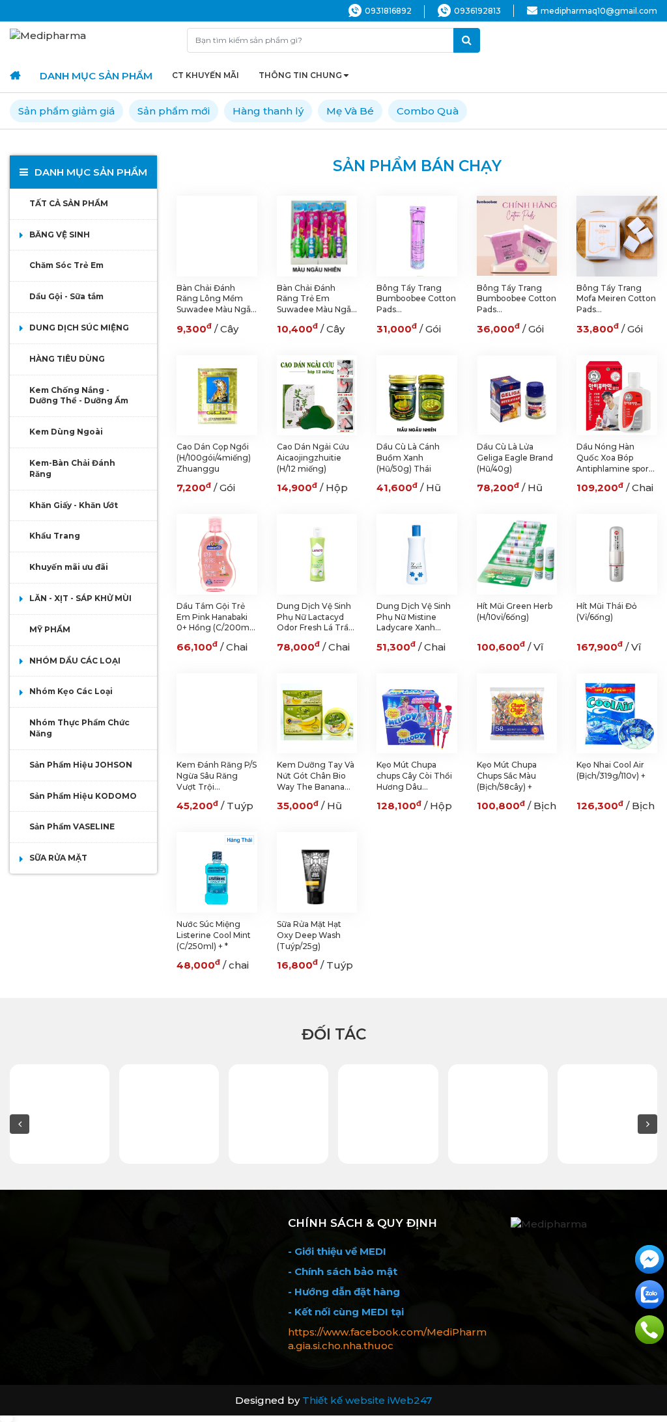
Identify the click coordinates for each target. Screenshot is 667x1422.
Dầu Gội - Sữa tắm (66, 296)
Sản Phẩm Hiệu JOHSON (80, 765)
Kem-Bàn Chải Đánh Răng (72, 468)
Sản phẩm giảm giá (66, 111)
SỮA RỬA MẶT (58, 858)
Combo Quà (428, 111)
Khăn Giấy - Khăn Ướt (73, 505)
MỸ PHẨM (49, 629)
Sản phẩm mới (173, 111)
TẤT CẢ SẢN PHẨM (68, 203)
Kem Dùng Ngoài (66, 431)
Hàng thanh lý (268, 111)
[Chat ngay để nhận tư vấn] (649, 1258)
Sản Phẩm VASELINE (72, 826)
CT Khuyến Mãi (205, 75)
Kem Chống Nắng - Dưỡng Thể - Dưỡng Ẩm (78, 395)
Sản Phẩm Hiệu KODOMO (83, 796)
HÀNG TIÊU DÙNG (67, 359)
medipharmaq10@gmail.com (599, 11)
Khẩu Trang (54, 536)
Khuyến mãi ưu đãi (68, 567)
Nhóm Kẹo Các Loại (71, 691)
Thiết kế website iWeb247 (367, 1400)
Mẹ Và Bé (350, 111)
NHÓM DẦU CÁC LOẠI (75, 660)
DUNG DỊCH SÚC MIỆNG (79, 327)
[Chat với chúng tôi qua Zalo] (649, 1293)
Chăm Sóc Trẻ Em (66, 265)
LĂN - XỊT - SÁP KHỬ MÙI (80, 598)
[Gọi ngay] (649, 1328)
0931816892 (388, 11)
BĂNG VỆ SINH (59, 234)
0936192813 (477, 11)
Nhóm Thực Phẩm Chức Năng (79, 728)
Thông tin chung (300, 75)
